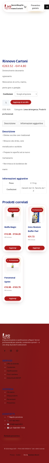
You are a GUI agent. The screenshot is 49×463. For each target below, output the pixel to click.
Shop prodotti (12, 396)
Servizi (14, 5)
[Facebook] (4, 350)
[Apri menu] (46, 7)
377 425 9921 (14, 421)
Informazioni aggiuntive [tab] (31, 123)
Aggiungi (12, 248)
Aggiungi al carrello (20, 102)
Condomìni (11, 367)
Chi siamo (11, 392)
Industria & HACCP (14, 378)
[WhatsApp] (17, 350)
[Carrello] (25, 7)
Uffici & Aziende (13, 364)
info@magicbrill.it (16, 424)
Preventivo (11, 403)
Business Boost (33, 455)
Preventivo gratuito (35, 6)
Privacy (12, 455)
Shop (19, 5)
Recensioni (11, 399)
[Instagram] (11, 350)
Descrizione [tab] (9, 123)
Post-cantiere (12, 374)
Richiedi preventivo (12, 436)
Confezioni (8, 94)
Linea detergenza (30, 109)
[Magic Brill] (7, 6)
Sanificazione (12, 371)
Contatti (19, 8)
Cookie (18, 455)
